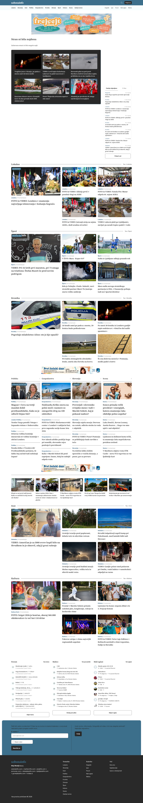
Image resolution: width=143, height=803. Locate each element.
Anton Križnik (33, 677)
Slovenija (20, 8)
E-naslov (14, 732)
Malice (130, 8)
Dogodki (107, 8)
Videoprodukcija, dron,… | (24, 688)
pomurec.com (16, 771)
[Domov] (17, 3)
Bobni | (18, 682)
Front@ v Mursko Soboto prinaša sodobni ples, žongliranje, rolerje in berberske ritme (77, 609)
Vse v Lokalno (127, 164)
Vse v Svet (128, 506)
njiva (30, 666)
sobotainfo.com (16, 769)
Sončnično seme (103, 688)
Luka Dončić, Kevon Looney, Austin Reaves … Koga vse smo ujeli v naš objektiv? (116, 425)
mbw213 (27, 693)
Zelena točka (61, 677)
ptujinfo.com (41, 769)
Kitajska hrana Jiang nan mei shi (67, 671)
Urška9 (32, 671)
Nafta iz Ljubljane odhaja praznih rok (114, 258)
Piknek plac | (20, 699)
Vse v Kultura (127, 578)
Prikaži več (118, 156)
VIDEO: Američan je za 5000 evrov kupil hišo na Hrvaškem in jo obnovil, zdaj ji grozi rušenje (118, 149)
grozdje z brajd (103, 699)
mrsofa (27, 699)
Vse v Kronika (127, 298)
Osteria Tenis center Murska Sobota (68, 704)
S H (23, 682)
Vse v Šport (128, 231)
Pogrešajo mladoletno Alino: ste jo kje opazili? (35, 334)
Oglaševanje (113, 768)
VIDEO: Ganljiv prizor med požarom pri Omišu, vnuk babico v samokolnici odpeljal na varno (114, 569)
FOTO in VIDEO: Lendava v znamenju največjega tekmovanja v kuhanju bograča (117, 110)
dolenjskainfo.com (29, 771)
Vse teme (46, 662)
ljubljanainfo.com (42, 771)
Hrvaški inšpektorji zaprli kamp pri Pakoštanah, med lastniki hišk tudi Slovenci (113, 536)
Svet (26, 8)
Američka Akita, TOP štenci (107, 693)
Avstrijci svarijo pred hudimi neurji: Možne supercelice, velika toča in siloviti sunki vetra (77, 569)
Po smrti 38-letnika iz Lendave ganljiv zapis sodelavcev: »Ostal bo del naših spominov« (117, 133)
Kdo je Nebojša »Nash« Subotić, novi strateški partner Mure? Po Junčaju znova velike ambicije (78, 289)
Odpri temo (30, 715)
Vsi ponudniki (86, 662)
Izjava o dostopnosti (116, 771)
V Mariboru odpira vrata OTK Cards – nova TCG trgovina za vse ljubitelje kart (117, 454)
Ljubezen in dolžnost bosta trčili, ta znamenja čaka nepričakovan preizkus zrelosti (117, 439)
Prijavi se (128, 2)
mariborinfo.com (29, 769)
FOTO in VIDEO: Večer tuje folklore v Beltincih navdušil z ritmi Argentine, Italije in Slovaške (114, 642)
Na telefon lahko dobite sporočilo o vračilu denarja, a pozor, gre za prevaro (85, 454)
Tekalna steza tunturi (105, 704)
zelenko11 (37, 688)
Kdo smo (112, 765)
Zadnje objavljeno (111, 88)
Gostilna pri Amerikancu (65, 682)
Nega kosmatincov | (22, 671)
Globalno (14, 539)
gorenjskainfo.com (18, 773)
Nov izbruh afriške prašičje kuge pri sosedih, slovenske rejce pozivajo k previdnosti (56, 442)
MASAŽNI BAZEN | (21, 677)
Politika (31, 8)
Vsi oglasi (129, 662)
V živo (124, 88)
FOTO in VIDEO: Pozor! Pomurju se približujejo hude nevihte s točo (86, 439)
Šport (59, 8)
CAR (58, 666)
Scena (71, 8)
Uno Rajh (60, 699)
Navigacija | (19, 693)
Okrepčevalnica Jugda (64, 693)
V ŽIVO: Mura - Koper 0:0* (73, 258)
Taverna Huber (62, 688)
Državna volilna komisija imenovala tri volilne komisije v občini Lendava (25, 437)
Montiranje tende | (22, 666)
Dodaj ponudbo (71, 713)
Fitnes (100, 677)
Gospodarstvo (39, 8)
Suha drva (101, 682)
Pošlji (78, 734)
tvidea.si (30, 773)
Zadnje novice (78, 8)
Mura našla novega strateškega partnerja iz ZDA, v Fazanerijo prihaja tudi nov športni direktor (114, 289)
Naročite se (16, 748)
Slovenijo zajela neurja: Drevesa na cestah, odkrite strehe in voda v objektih (86, 425)
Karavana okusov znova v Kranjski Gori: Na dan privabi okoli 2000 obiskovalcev (27, 98)
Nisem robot (18, 742)
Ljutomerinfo (30, 706)
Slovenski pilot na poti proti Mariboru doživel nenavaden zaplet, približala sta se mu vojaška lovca (84, 74)
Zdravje (54, 8)
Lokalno (13, 8)
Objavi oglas (113, 713)
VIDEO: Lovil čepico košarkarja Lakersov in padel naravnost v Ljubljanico (54, 74)
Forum (117, 8)
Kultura (65, 8)
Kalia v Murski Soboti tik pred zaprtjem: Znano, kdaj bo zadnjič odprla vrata (56, 456)
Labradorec (102, 671)
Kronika (47, 8)
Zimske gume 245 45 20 (105, 666)
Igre (112, 8)
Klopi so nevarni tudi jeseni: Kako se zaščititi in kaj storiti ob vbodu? (21, 495)
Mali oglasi (123, 8)
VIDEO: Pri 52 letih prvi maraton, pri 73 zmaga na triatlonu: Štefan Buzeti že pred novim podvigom (35, 270)
